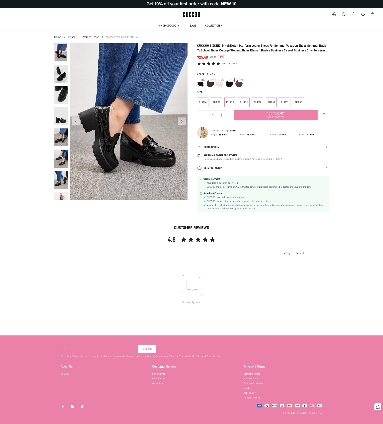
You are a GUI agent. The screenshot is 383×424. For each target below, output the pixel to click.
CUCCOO (65, 373)
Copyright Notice (252, 373)
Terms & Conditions (253, 383)
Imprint (247, 388)
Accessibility (250, 392)
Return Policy (158, 378)
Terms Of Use (213, 356)
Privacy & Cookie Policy (190, 356)
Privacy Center (251, 378)
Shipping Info (158, 373)
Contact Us (157, 383)
